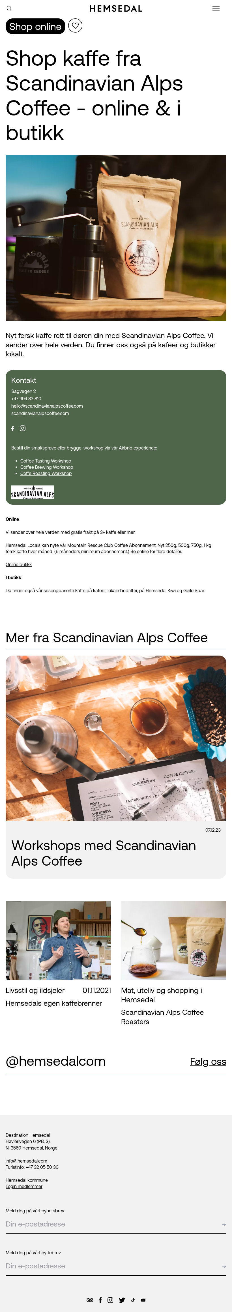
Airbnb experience (137, 447)
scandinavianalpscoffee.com (40, 413)
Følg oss (208, 1061)
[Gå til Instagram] (110, 1300)
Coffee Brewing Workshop (46, 467)
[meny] (216, 9)
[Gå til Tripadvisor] (90, 1300)
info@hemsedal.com (26, 1160)
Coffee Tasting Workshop (45, 460)
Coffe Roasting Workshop (46, 473)
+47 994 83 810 (26, 398)
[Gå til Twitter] (122, 1300)
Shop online (35, 26)
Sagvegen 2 (23, 391)
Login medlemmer (24, 1186)
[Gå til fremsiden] (116, 8)
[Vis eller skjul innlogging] (75, 25)
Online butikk (19, 564)
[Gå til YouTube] (143, 1300)
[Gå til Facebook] (100, 1300)
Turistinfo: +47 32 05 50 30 (32, 1167)
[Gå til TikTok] (133, 1300)
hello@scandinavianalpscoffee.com (47, 405)
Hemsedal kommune (27, 1180)
